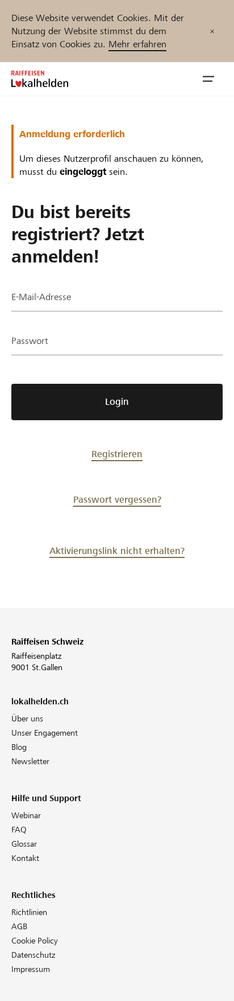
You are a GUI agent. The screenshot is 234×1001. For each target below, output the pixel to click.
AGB (19, 926)
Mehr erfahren (137, 44)
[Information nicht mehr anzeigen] (212, 31)
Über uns (27, 718)
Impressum (30, 969)
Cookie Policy (34, 940)
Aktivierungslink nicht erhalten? (117, 550)
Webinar (26, 815)
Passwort (29, 340)
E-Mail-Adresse (41, 297)
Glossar (24, 843)
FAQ (19, 829)
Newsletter (30, 761)
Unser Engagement (44, 732)
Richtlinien (29, 912)
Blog (19, 747)
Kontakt (25, 858)
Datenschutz (33, 954)
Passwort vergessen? (117, 499)
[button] (208, 79)
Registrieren (117, 454)
